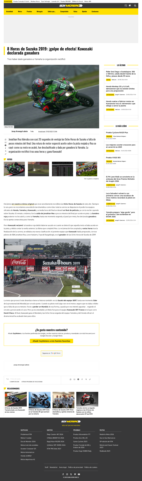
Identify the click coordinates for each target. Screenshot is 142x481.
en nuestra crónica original (23, 204)
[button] (135, 6)
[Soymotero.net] (71, 5)
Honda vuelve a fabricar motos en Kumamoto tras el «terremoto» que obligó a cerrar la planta (120, 103)
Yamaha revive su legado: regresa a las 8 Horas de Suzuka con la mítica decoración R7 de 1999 (85, 411)
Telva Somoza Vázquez (119, 136)
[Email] (5, 142)
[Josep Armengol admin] (8, 131)
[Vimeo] (75, 474)
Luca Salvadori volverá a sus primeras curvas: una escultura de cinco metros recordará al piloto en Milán (120, 196)
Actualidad (110, 94)
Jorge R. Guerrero (120, 94)
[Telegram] (5, 145)
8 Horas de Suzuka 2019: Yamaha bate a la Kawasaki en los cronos (15, 410)
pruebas (109, 136)
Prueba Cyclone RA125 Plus (117, 132)
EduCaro (114, 79)
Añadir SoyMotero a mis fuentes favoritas (51, 341)
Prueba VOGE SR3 (113, 157)
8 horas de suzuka (15, 379)
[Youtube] (79, 474)
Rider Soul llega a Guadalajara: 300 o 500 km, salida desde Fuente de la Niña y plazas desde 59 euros (121, 74)
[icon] (126, 6)
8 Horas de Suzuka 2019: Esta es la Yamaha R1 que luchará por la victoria (39, 412)
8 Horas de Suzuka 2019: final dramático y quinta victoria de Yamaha (63, 412)
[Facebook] (5, 148)
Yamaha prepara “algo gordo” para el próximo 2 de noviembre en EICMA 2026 (120, 214)
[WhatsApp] (5, 139)
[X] (5, 151)
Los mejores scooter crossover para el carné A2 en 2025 (120, 146)
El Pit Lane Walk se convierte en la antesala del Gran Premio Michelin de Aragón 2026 (120, 179)
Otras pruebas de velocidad (32, 381)
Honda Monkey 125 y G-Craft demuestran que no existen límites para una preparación (120, 88)
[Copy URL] (5, 154)
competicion (14, 381)
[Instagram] (67, 474)
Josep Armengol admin (20, 131)
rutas (108, 80)
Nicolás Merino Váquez (119, 161)
